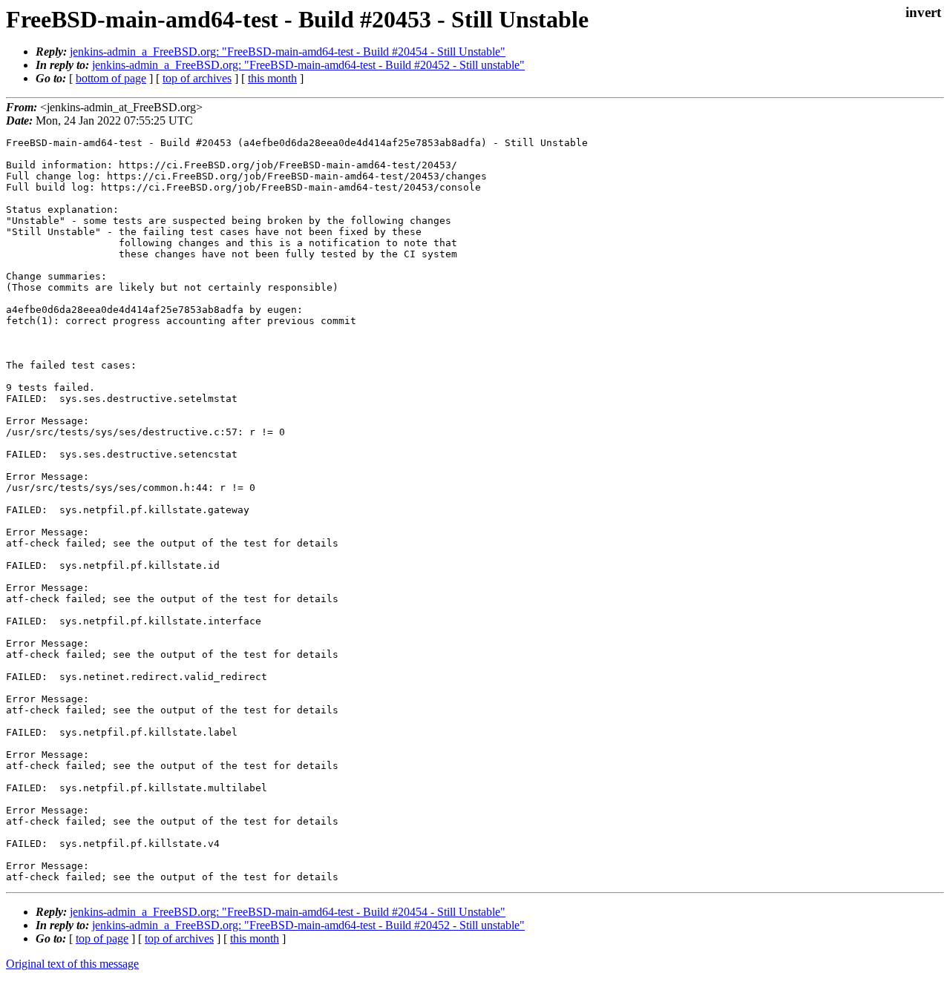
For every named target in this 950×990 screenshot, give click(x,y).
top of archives (197, 78)
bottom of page (111, 78)
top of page (102, 938)
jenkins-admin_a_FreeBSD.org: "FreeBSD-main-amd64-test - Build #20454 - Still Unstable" (287, 51)
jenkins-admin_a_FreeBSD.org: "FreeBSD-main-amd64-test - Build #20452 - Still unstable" (308, 65)
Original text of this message (72, 963)
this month (272, 78)
